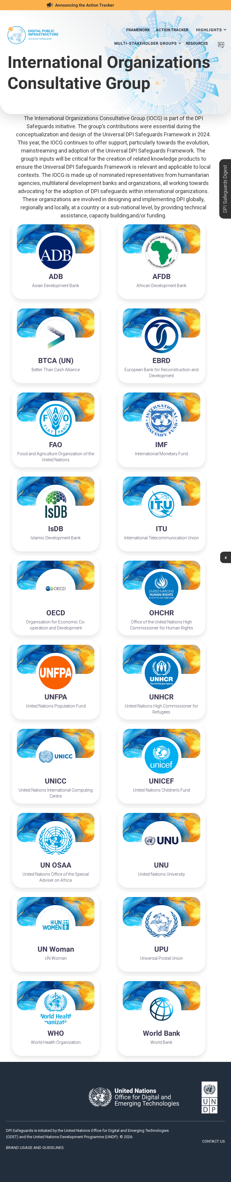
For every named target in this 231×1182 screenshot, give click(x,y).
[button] (211, 28)
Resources (197, 43)
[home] (33, 35)
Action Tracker (172, 30)
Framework (138, 30)
